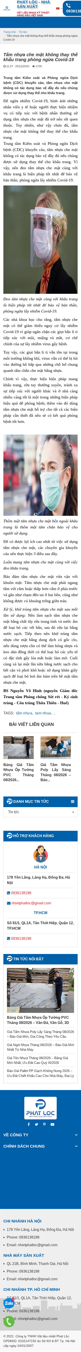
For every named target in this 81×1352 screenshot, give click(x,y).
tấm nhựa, (24, 713)
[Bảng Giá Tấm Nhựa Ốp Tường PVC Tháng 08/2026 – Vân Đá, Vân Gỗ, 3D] (40, 990)
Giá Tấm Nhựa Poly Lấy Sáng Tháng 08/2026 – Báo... (55, 772)
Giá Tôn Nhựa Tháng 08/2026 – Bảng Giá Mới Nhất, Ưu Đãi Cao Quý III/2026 (37, 1060)
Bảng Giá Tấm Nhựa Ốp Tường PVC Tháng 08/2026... (18, 772)
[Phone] (9, 1321)
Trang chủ (9, 32)
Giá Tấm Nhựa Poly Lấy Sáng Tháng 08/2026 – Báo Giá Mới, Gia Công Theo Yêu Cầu (40, 1034)
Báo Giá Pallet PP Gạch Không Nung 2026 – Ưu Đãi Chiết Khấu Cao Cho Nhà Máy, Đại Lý (40, 1073)
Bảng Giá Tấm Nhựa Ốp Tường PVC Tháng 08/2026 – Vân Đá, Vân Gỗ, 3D (38, 1020)
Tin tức (23, 32)
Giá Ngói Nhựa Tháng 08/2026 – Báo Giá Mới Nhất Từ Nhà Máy (40, 1047)
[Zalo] (9, 1303)
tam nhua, (43, 713)
